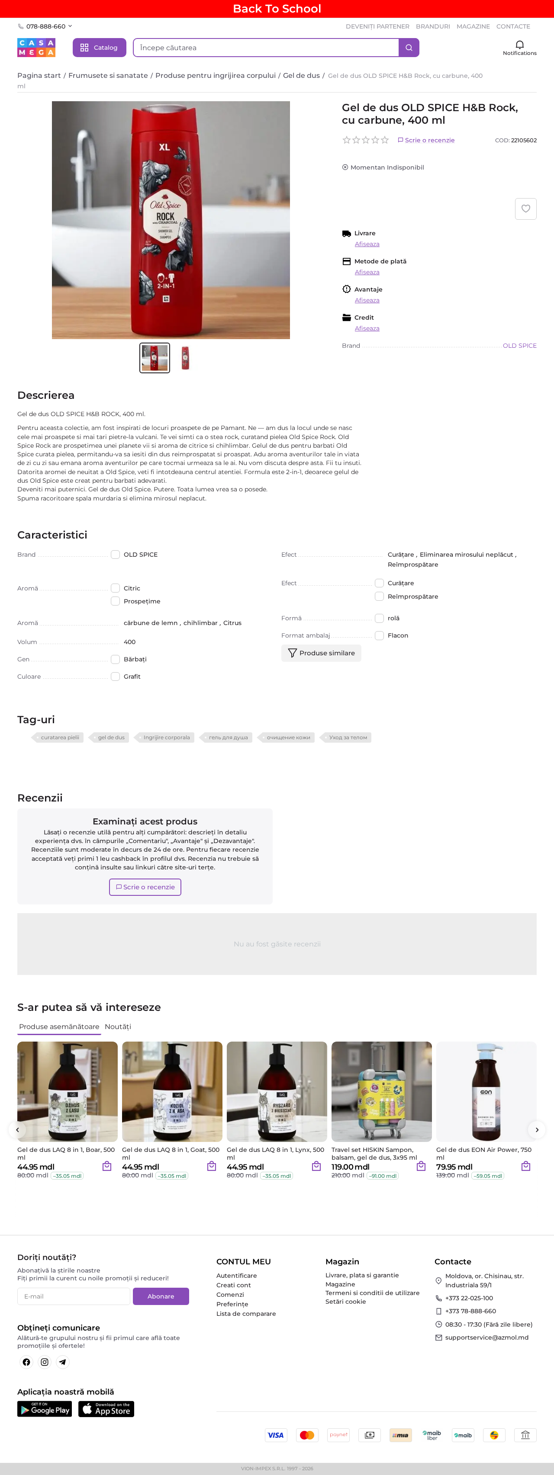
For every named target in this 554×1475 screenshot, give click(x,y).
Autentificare (236, 1275)
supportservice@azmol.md (487, 1337)
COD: (502, 140)
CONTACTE (513, 26)
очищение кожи (288, 737)
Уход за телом (348, 737)
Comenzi (230, 1295)
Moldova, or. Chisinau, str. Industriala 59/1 (484, 1280)
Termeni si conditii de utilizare (372, 1293)
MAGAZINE (473, 26)
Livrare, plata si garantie (362, 1275)
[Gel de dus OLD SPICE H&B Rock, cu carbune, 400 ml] (171, 220)
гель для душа (228, 737)
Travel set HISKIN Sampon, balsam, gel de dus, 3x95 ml (374, 1153)
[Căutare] (409, 47)
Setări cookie (345, 1301)
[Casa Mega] (36, 47)
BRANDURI (433, 26)
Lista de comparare (246, 1314)
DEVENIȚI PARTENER (377, 26)
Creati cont (233, 1285)
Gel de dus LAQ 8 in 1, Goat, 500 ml (170, 1153)
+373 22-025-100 (469, 1298)
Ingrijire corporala (167, 737)
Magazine (340, 1284)
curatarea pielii (60, 737)
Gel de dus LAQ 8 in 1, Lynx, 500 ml (275, 1153)
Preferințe (232, 1304)
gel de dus (111, 737)
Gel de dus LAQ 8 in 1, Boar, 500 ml (66, 1153)
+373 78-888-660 (470, 1311)
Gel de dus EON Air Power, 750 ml (483, 1153)
